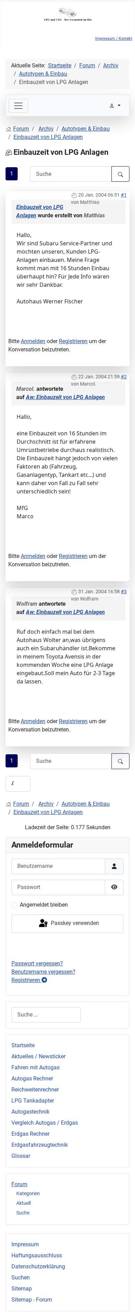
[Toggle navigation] (18, 106)
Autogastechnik (30, 1111)
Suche (22, 1213)
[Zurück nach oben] (122, 1301)
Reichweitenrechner (35, 1089)
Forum (19, 1184)
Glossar (20, 1156)
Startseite (23, 1045)
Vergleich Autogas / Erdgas (44, 1122)
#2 (124, 376)
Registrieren (73, 341)
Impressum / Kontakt (113, 38)
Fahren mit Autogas (35, 1067)
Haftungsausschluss (36, 1255)
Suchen (20, 1277)
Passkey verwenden (74, 923)
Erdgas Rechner (30, 1134)
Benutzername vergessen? (43, 971)
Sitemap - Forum (31, 1299)
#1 (124, 195)
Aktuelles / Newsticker (38, 1056)
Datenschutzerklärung (38, 1266)
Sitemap (21, 1288)
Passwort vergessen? (37, 963)
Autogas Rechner (32, 1078)
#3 (124, 591)
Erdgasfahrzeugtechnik (39, 1145)
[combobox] (46, 1015)
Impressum (25, 1244)
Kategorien (28, 1193)
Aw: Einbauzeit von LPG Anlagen (65, 397)
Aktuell (23, 1203)
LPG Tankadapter (32, 1100)
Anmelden (33, 341)
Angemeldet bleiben (44, 904)
